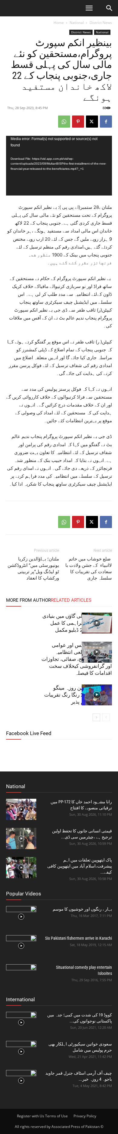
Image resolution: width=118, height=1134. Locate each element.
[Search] (109, 8)
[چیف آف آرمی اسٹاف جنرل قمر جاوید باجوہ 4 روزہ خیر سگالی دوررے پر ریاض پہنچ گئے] (21, 1080)
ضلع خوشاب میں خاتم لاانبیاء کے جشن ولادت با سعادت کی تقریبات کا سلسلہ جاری (88, 568)
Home (59, 22)
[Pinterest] (78, 121)
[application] (59, 166)
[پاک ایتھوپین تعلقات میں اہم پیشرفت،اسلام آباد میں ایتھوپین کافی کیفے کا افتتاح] (21, 867)
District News (101, 22)
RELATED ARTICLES (71, 600)
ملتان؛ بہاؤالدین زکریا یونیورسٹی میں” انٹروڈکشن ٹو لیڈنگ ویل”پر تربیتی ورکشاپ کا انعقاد (33, 568)
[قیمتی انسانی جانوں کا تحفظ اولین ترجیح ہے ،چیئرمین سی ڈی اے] (21, 838)
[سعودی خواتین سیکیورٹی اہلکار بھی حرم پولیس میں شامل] (21, 1051)
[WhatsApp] (64, 121)
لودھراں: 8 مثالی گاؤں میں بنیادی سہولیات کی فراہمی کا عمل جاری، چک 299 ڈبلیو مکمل (77, 623)
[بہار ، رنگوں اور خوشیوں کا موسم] (21, 916)
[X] (92, 121)
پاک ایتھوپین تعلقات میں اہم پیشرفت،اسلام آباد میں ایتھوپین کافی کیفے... (79, 866)
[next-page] (96, 717)
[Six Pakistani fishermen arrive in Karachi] (21, 945)
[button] (89, 8)
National (77, 22)
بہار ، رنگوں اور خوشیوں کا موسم (82, 909)
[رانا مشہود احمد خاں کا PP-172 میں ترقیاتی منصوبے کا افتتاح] (21, 809)
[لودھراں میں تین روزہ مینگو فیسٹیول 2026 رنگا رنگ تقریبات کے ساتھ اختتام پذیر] (97, 694)
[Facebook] (106, 121)
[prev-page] (106, 717)
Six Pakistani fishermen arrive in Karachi (78, 938)
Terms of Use (56, 1116)
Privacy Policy (85, 1116)
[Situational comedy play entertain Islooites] (21, 974)
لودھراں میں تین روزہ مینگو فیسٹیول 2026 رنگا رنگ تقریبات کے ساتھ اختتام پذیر (78, 695)
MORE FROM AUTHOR (28, 600)
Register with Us (30, 1116)
